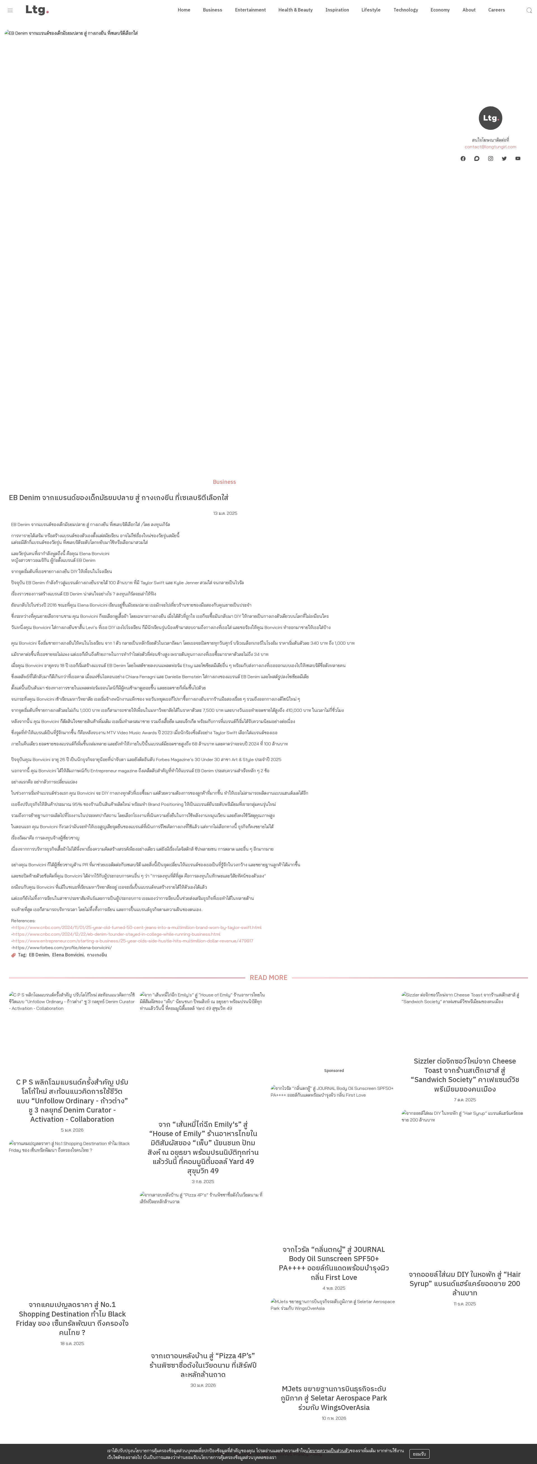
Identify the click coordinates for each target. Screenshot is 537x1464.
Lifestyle (371, 10)
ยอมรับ (419, 1454)
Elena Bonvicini (68, 955)
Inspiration (337, 10)
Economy (440, 10)
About (469, 10)
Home (184, 10)
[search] (529, 10)
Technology (406, 10)
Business (212, 10)
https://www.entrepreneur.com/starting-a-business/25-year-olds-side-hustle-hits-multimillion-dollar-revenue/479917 (133, 941)
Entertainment (250, 10)
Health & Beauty (296, 10)
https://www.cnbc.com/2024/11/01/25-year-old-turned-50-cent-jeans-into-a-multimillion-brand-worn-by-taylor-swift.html (137, 927)
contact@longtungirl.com (490, 146)
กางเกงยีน (97, 955)
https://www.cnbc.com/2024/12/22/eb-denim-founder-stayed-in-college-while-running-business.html (116, 934)
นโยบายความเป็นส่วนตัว (327, 1450)
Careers (496, 10)
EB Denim (39, 955)
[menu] (10, 10)
